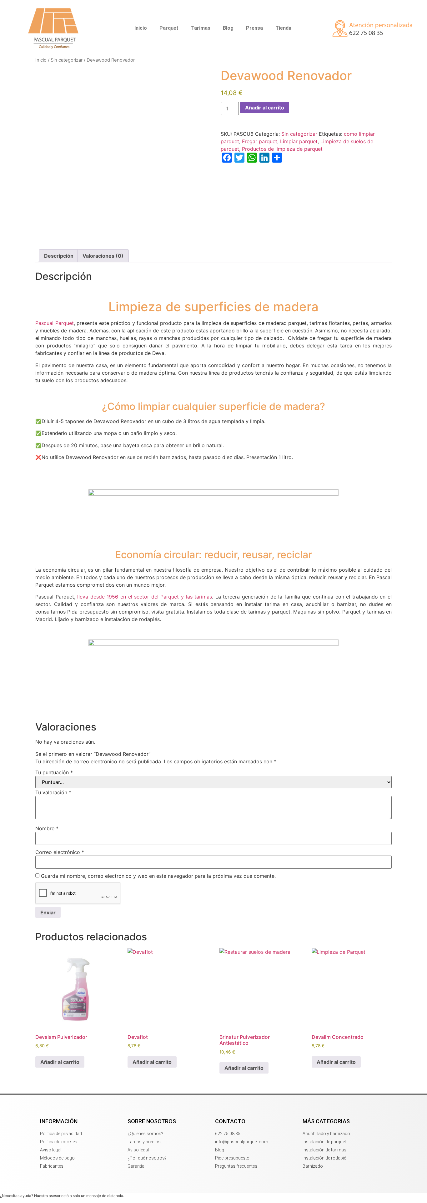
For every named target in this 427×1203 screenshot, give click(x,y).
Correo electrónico (59, 852)
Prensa (254, 28)
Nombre (46, 828)
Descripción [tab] (58, 256)
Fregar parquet (259, 141)
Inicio (140, 28)
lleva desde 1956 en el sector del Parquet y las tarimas (143, 597)
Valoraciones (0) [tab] (103, 256)
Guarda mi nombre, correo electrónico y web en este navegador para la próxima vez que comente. (158, 875)
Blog (228, 28)
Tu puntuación (54, 772)
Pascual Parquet (54, 323)
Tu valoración (53, 792)
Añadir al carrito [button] (59, 1062)
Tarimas (200, 28)
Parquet (168, 28)
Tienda (283, 28)
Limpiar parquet (299, 141)
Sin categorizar (67, 60)
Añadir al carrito (264, 107)
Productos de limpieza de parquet (282, 149)
